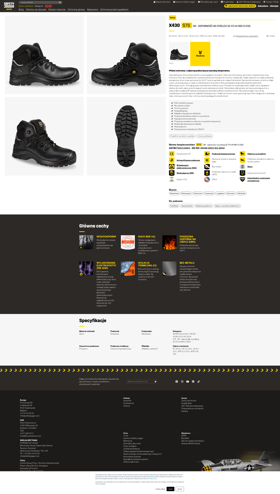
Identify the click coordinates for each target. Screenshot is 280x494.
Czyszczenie (209, 193)
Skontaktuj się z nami (209, 2)
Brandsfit (185, 438)
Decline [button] (180, 489)
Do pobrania (176, 201)
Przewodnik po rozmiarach (192, 408)
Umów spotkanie (205, 136)
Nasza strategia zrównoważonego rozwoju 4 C (142, 454)
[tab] (222, 189)
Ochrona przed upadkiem (114, 9)
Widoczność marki (131, 462)
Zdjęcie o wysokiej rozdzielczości (227, 206)
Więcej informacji (163, 2)
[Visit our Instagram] (182, 381)
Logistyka (220, 193)
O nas (125, 436)
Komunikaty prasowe (132, 457)
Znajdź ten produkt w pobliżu (182, 136)
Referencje (127, 441)
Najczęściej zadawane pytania (135, 459)
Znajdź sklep (228, 2)
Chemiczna (198, 193)
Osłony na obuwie (36, 9)
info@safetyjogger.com (29, 416)
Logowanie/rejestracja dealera (241, 6)
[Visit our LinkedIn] (193, 381)
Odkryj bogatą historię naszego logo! (138, 451)
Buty (21, 9)
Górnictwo (231, 193)
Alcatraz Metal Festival (190, 443)
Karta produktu (187, 206)
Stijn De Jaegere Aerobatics (192, 441)
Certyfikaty (174, 206)
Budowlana (174, 193)
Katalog (184, 411)
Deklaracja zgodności (204, 206)
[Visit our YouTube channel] (187, 381)
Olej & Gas (241, 193)
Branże (173, 189)
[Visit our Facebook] (176, 381)
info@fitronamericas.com (30, 436)
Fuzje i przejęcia (129, 446)
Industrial (127, 401)
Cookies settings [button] (160, 489)
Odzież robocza (57, 9)
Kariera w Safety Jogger (185, 2)
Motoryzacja (186, 193)
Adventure (263, 6)
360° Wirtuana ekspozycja (250, 2)
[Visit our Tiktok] (198, 381)
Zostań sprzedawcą (131, 449)
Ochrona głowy (76, 9)
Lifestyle (274, 6)
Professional (128, 403)
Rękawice (92, 9)
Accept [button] (170, 489)
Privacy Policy (152, 478)
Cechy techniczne (188, 401)
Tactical (126, 406)
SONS (183, 436)
